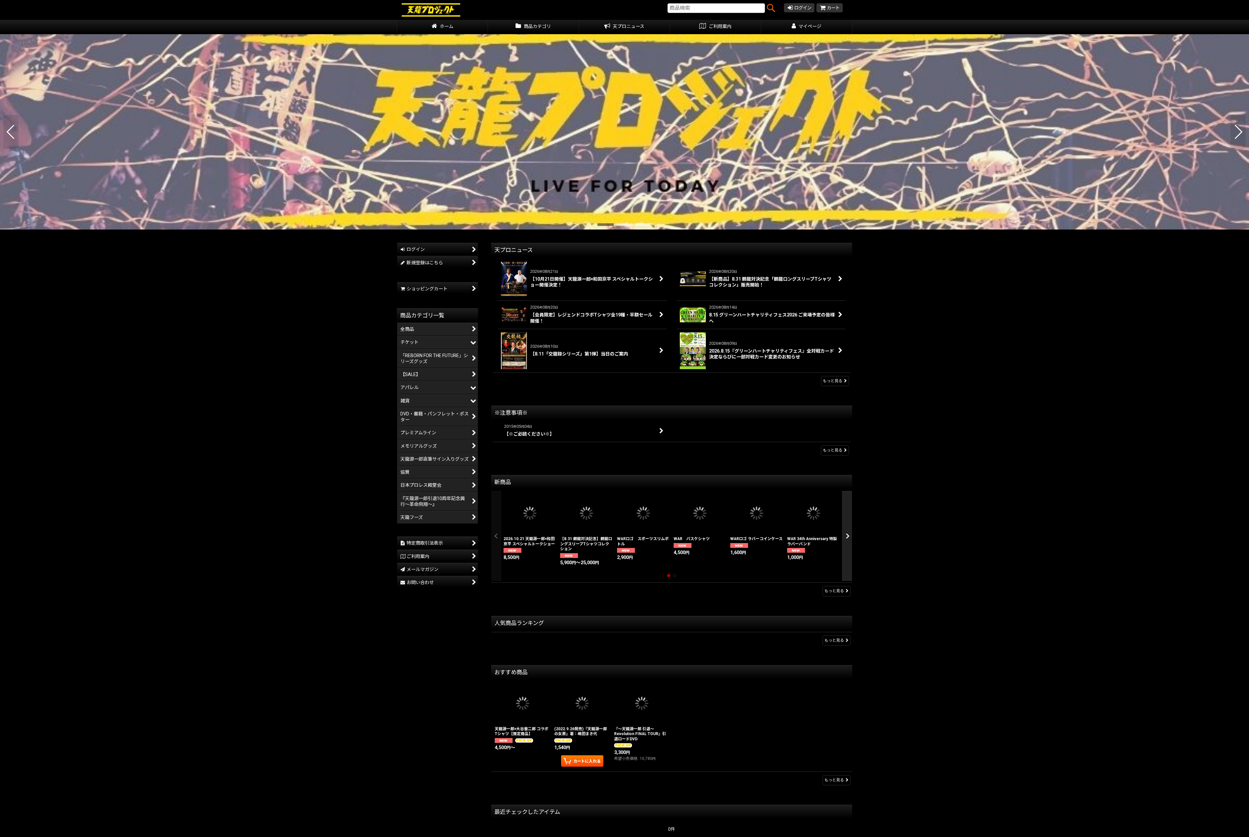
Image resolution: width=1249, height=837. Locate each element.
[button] (11, 132)
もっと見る (832, 381)
